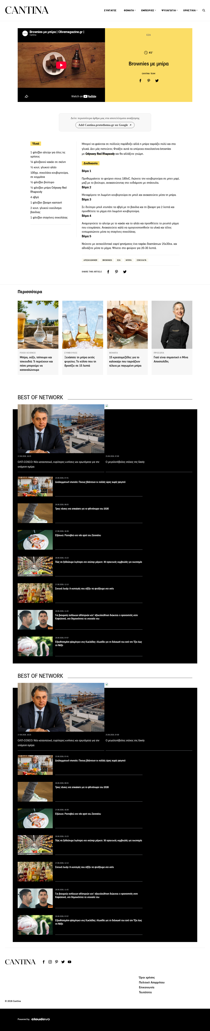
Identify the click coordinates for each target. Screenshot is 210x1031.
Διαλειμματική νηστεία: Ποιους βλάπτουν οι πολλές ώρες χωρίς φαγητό (90, 482)
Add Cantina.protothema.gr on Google (103, 125)
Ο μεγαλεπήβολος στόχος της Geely (125, 462)
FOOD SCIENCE (28, 352)
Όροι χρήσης (147, 977)
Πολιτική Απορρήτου (151, 982)
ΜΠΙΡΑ (129, 260)
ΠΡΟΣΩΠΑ (159, 352)
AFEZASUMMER (90, 260)
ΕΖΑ (149, 34)
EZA (119, 260)
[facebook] (140, 80)
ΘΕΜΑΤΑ (113, 352)
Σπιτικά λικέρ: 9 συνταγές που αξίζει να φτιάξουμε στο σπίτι (84, 588)
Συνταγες (110, 10)
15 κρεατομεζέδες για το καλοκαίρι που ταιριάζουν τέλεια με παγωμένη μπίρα (125, 361)
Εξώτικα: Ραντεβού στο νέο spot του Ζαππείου (78, 535)
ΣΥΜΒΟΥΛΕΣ (70, 352)
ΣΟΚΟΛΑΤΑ (142, 260)
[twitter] (157, 80)
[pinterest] (148, 80)
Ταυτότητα (145, 992)
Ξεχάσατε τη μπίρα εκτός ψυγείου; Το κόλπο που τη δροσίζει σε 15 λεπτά (80, 361)
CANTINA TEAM (148, 73)
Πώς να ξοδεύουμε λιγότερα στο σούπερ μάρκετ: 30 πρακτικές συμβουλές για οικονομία (98, 561)
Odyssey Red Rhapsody (100, 154)
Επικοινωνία (146, 987)
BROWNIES (107, 260)
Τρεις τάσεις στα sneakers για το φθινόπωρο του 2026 (82, 508)
